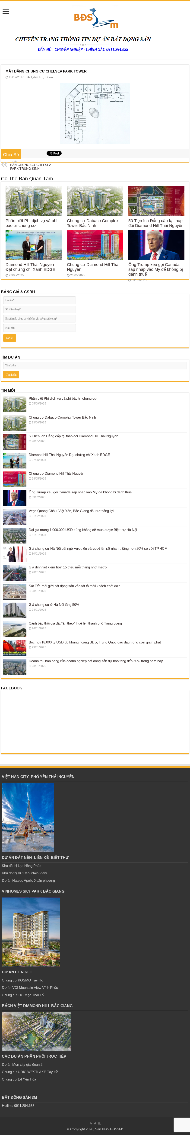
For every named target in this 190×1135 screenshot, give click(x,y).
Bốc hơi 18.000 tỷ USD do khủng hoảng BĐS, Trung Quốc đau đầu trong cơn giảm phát (95, 642)
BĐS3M (116, 1129)
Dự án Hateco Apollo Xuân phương (28, 880)
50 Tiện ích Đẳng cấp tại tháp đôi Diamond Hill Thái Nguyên (156, 223)
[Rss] (91, 1123)
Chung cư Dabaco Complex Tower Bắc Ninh (92, 223)
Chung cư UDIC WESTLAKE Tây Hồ (30, 1072)
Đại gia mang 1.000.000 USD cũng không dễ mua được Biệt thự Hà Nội (83, 530)
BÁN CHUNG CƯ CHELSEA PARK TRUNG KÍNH (30, 165)
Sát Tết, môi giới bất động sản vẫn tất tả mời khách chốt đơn (74, 586)
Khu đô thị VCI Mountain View (24, 873)
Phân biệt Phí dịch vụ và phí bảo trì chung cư (31, 223)
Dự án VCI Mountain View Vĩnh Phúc (30, 988)
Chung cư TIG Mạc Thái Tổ (23, 995)
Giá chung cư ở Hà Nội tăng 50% (54, 605)
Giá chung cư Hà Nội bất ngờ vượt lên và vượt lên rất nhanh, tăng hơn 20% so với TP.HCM (98, 548)
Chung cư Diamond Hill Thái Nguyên (56, 473)
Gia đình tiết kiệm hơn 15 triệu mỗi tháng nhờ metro (68, 567)
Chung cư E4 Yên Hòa (19, 1079)
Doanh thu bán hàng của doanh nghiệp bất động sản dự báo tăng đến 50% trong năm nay (96, 661)
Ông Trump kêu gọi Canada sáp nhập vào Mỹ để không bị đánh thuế (155, 269)
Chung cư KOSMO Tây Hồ (22, 980)
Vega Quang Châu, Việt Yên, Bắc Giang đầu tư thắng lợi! (71, 511)
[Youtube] (99, 1123)
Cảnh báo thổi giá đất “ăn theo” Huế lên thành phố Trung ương (75, 623)
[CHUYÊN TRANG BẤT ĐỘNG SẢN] (95, 16)
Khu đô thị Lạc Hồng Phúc (21, 866)
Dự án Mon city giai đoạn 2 (22, 1064)
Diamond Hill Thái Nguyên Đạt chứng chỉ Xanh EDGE (30, 267)
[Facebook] (95, 1123)
